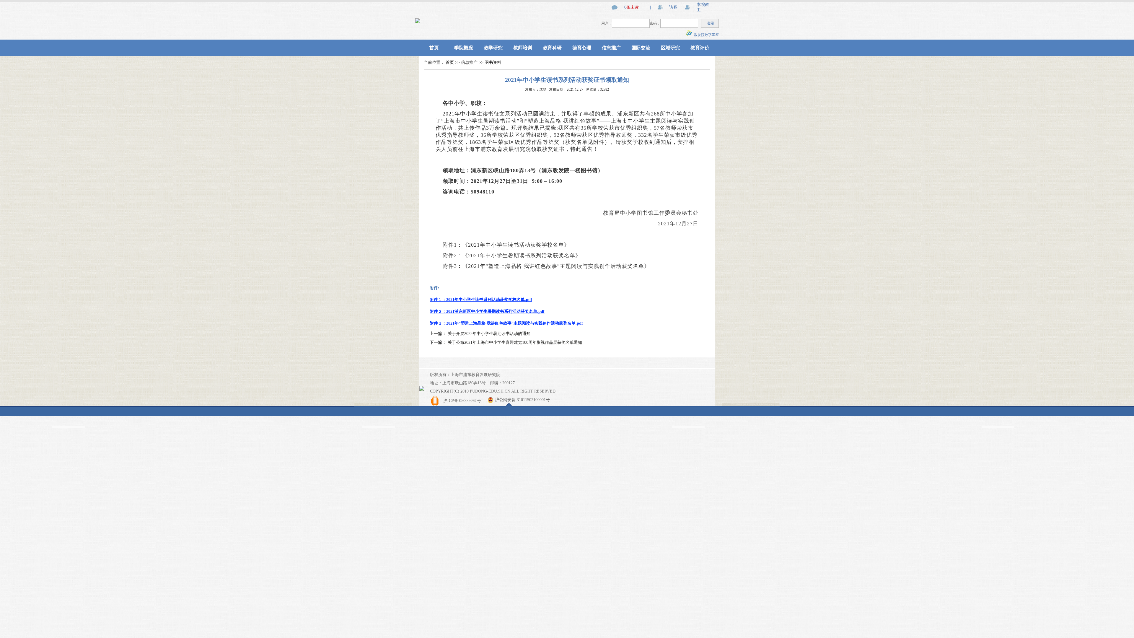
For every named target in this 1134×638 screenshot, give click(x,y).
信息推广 (611, 47)
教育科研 (552, 47)
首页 (434, 47)
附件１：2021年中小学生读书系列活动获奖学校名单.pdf (481, 299)
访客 (673, 7)
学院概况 (463, 47)
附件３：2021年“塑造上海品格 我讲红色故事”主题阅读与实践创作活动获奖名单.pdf (506, 323)
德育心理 (581, 47)
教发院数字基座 (705, 35)
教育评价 (699, 47)
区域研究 (670, 47)
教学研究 (493, 47)
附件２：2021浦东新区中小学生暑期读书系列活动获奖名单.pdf (487, 311)
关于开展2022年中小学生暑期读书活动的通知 (489, 333)
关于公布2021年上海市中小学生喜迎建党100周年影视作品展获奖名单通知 (515, 342)
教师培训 (522, 47)
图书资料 (493, 62)
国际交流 (640, 47)
